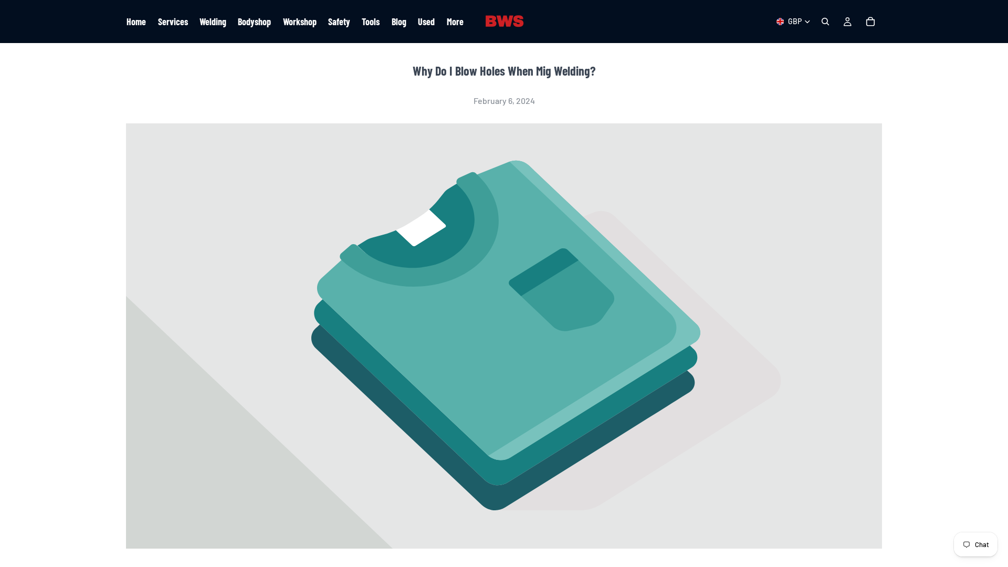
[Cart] (870, 21)
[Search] (825, 21)
